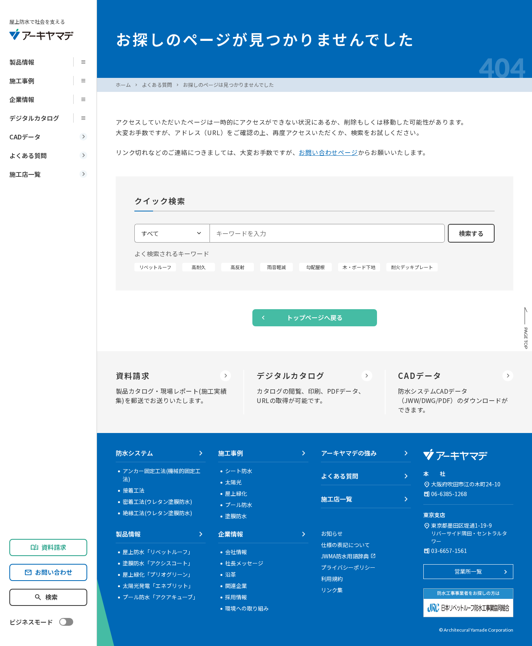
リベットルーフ (155, 267)
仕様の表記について (345, 545)
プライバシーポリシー (348, 567)
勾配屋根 (315, 267)
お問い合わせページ (328, 152)
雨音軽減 (276, 267)
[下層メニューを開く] (86, 62)
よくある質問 (157, 84)
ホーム (123, 84)
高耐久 (199, 267)
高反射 (238, 267)
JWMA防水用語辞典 (345, 556)
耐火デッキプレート (412, 267)
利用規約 (332, 579)
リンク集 (332, 590)
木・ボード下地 (359, 267)
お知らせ (332, 533)
